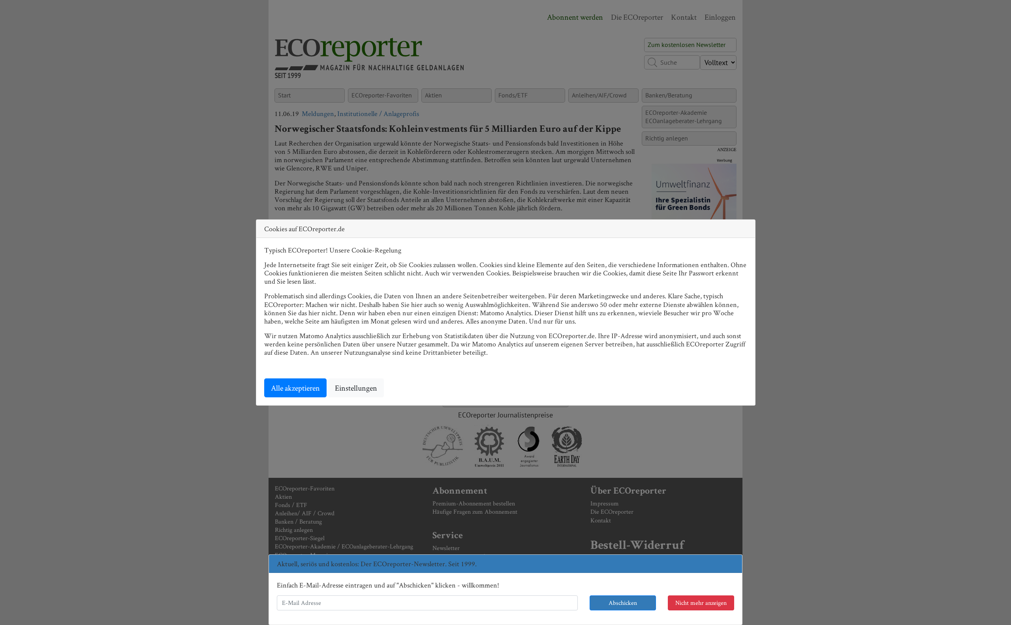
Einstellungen (356, 388)
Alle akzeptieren (295, 388)
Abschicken (623, 603)
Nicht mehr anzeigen (701, 603)
